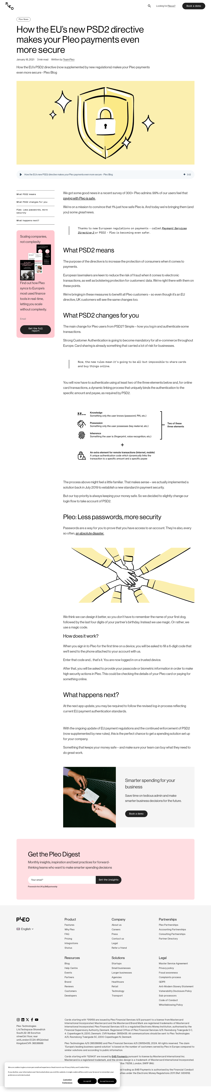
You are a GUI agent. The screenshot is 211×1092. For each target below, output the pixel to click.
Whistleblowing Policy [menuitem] (171, 1004)
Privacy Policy (70, 1067)
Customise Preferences (67, 1081)
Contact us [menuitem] (118, 938)
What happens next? (28, 220)
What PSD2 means (26, 194)
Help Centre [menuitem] (71, 968)
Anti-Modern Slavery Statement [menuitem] (176, 986)
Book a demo (193, 6)
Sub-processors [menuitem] (168, 995)
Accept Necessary (107, 1081)
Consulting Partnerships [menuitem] (172, 934)
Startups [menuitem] (117, 963)
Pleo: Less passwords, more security (32, 211)
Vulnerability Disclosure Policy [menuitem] (175, 991)
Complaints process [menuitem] (170, 977)
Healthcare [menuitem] (118, 981)
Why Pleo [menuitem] (69, 929)
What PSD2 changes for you (32, 202)
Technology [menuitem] (118, 991)
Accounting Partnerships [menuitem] (172, 929)
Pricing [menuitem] (68, 938)
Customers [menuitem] (71, 991)
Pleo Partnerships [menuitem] (168, 924)
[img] (184, 174)
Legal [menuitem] (115, 943)
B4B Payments (120, 1056)
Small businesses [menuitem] (121, 968)
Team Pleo (68, 59)
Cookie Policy (84, 1067)
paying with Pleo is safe (79, 198)
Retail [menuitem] (115, 986)
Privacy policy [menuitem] (166, 968)
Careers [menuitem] (116, 929)
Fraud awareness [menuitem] (168, 972)
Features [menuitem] (69, 924)
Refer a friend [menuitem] (119, 947)
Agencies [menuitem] (117, 977)
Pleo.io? (171, 6)
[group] (105, 174)
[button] (21, 174)
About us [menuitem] (117, 924)
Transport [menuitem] (117, 995)
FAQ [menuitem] (67, 934)
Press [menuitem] (115, 934)
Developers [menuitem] (71, 995)
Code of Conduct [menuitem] (168, 1000)
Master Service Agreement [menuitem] (173, 963)
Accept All (87, 1081)
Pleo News (23, 19)
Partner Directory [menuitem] (168, 938)
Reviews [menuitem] (69, 986)
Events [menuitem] (68, 972)
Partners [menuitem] (69, 977)
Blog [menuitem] (67, 963)
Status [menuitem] (68, 947)
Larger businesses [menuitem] (122, 972)
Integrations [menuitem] (71, 943)
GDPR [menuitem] (162, 981)
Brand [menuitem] (68, 981)
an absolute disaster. (90, 533)
